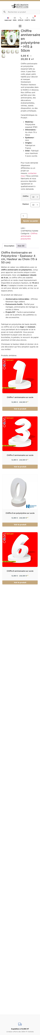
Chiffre (25, 196)
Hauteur (25, 204)
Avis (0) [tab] (21, 246)
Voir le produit (20, 409)
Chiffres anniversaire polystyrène (29, 236)
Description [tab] (9, 246)
